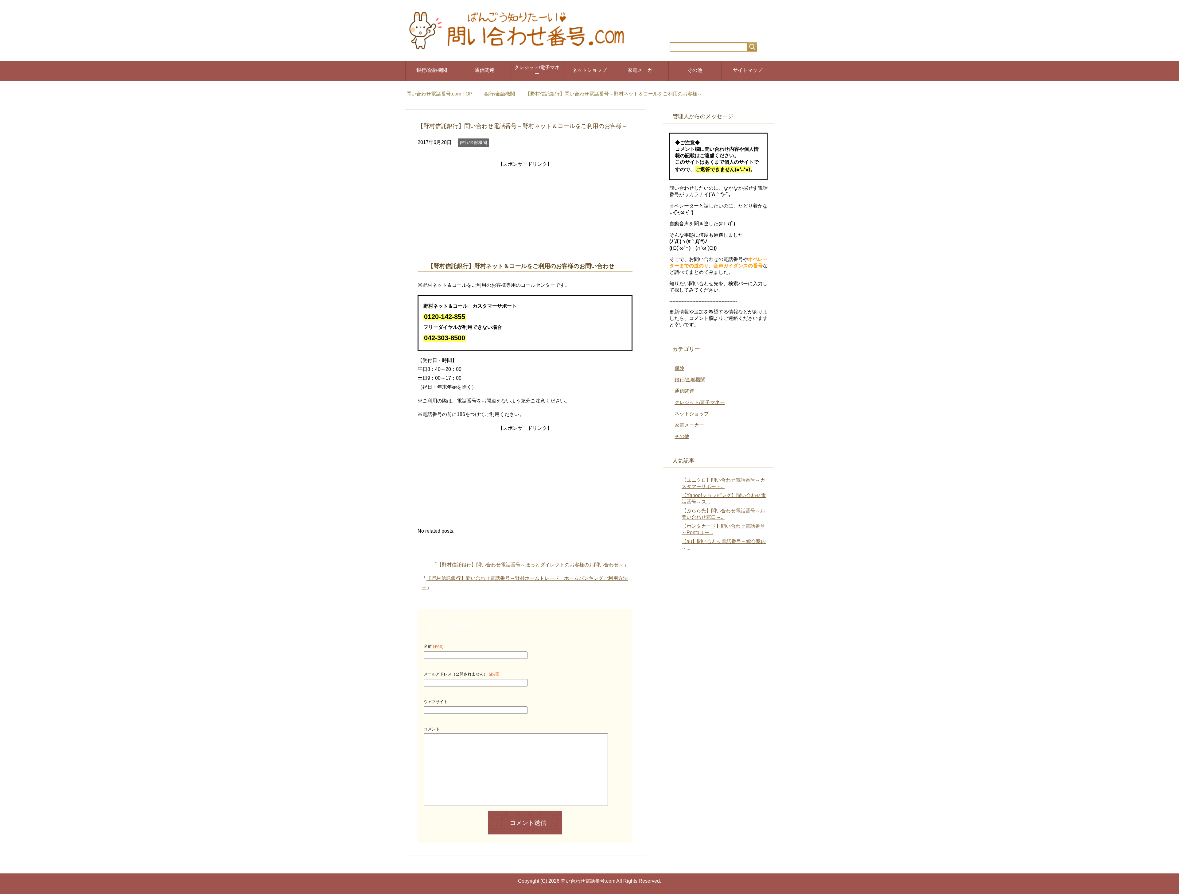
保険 (679, 368)
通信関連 (484, 70)
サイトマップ (747, 70)
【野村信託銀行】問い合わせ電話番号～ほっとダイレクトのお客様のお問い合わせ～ (530, 564)
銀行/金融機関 (431, 70)
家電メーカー (642, 70)
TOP (440, 93)
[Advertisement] (525, 212)
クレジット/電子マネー (537, 70)
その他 (694, 70)
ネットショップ (589, 70)
